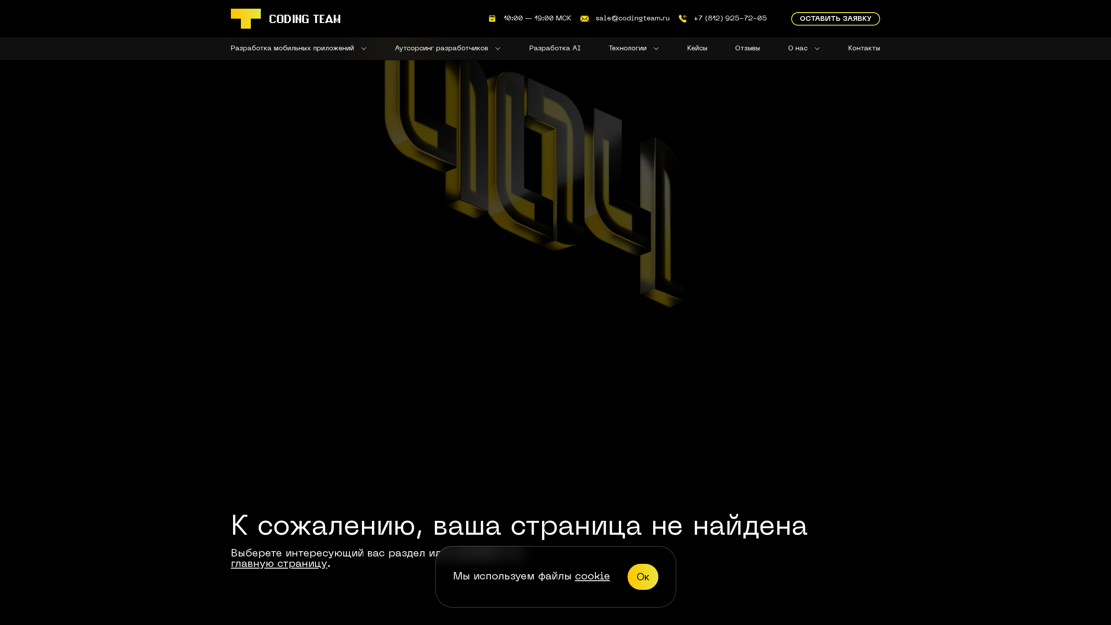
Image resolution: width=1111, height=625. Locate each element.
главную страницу (279, 564)
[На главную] (285, 19)
